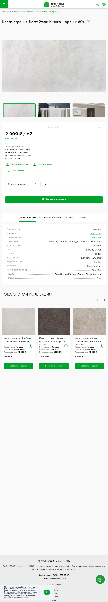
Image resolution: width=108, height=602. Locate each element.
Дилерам (54, 597)
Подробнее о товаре (15, 171)
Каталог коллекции (19, 164)
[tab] (81, 217)
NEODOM (97, 238)
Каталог (54, 593)
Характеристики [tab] (27, 217)
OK (47, 592)
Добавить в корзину (54, 199)
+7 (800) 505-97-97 (60, 575)
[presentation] (98, 300)
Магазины (54, 590)
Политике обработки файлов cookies (20, 592)
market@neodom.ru (57, 578)
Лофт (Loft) (96, 234)
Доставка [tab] (68, 217)
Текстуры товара (44, 164)
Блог (54, 600)
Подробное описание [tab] (50, 217)
